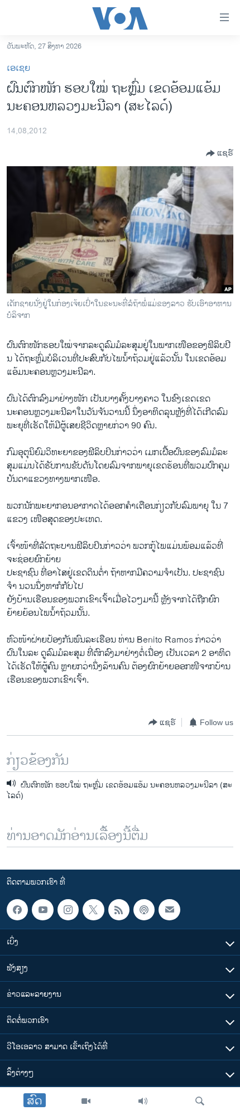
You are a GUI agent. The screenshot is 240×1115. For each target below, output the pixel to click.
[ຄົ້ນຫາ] (200, 1101)
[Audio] (143, 1101)
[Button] (219, 153)
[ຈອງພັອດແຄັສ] (169, 909)
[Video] (86, 1101)
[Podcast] (144, 909)
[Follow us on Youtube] (42, 909)
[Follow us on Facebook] (17, 909)
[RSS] (118, 909)
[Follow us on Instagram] (68, 909)
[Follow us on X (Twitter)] (93, 909)
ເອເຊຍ (18, 68)
